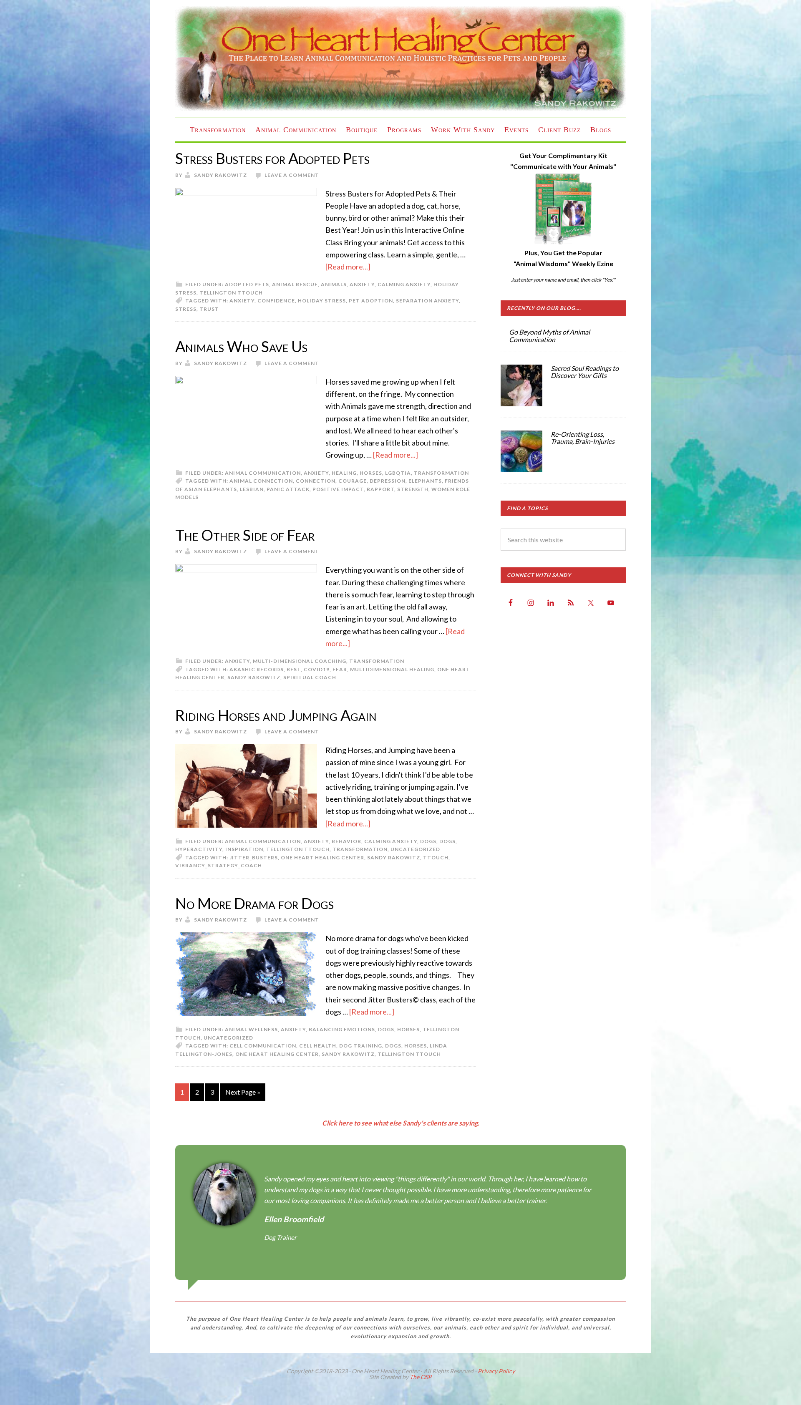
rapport (380, 489)
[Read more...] (347, 266)
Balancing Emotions (342, 1029)
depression (388, 481)
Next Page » (242, 1092)
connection (315, 481)
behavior (346, 841)
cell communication (262, 1045)
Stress (185, 309)
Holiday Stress (322, 300)
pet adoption (371, 300)
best (294, 669)
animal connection (261, 481)
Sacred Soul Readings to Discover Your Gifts (585, 372)
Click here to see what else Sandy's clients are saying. (400, 1123)
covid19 (317, 669)
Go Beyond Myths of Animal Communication (549, 335)
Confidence (276, 300)
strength (412, 489)
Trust (209, 309)
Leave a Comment (291, 175)
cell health (317, 1045)
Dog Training (360, 1045)
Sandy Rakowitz (253, 677)
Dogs (447, 841)
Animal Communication (263, 473)
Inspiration (244, 849)
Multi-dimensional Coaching (299, 661)
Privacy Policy (496, 1371)
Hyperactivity (198, 849)
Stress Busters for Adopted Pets (272, 158)
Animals (334, 284)
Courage (352, 481)
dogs (428, 841)
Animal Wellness (251, 1029)
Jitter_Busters (253, 857)
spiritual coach (309, 677)
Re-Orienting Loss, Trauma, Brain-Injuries (583, 438)
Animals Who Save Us (241, 346)
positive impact (338, 489)
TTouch (435, 857)
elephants (425, 481)
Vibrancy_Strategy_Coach (218, 865)
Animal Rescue (295, 284)
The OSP (421, 1376)
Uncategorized (415, 849)
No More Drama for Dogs (254, 903)
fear (339, 669)
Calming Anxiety (404, 284)
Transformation (441, 473)
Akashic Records (256, 669)
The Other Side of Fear (245, 535)
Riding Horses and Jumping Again (276, 715)
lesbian (252, 489)
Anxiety (362, 284)
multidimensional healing (392, 669)
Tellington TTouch (231, 293)
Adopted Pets (247, 284)
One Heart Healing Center (400, 58)
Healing (344, 473)
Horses (371, 473)
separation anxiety (427, 300)
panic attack (288, 489)
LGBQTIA (398, 473)
